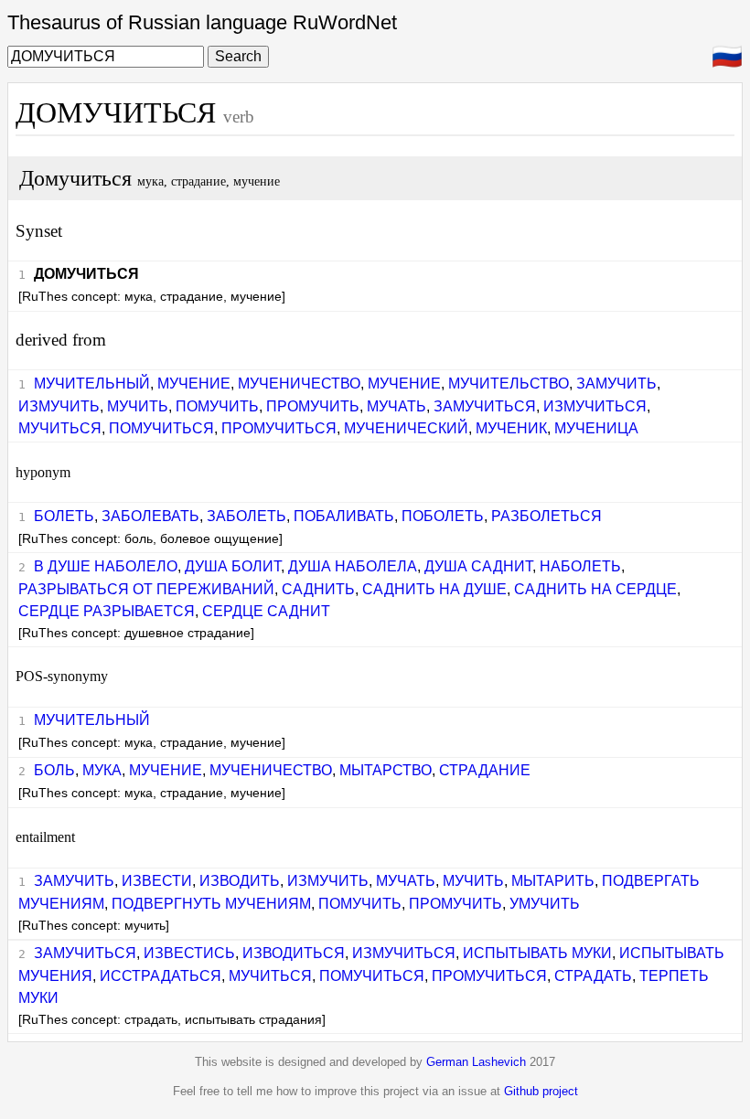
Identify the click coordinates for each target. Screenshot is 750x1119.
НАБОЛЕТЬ (580, 566)
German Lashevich (476, 1062)
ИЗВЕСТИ (157, 881)
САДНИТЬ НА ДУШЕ (434, 589)
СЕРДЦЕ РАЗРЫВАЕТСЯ (106, 611)
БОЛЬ (54, 770)
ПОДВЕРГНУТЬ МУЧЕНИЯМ (211, 903)
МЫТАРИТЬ (553, 881)
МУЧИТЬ (137, 406)
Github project (541, 1091)
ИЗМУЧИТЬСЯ (595, 406)
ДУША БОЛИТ (233, 566)
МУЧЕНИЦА (596, 428)
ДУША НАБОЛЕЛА (352, 566)
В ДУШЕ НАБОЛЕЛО (105, 566)
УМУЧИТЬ (544, 903)
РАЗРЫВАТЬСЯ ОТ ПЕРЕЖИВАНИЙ (146, 589)
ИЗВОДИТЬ (239, 881)
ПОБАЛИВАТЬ (344, 516)
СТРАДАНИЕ (484, 770)
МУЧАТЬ (396, 406)
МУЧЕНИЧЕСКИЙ (406, 428)
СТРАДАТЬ (593, 976)
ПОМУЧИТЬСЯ (161, 428)
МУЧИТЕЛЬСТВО (508, 383)
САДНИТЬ (318, 589)
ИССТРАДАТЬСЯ (160, 976)
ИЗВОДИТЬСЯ (293, 953)
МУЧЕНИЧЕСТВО (299, 383)
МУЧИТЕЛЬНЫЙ (92, 383)
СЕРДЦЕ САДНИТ (266, 611)
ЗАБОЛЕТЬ (246, 516)
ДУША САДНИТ (478, 566)
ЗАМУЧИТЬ (616, 383)
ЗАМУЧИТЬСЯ (485, 406)
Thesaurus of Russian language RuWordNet (202, 22)
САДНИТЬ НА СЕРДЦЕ (595, 589)
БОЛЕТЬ (64, 516)
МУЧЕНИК (511, 428)
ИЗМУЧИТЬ (59, 406)
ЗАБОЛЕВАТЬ (150, 516)
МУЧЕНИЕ (193, 383)
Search (238, 56)
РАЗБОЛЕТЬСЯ (546, 516)
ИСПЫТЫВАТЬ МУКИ (537, 953)
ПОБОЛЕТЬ (443, 516)
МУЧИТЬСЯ (60, 428)
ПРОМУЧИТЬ (312, 406)
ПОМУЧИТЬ (217, 406)
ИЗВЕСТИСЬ (189, 953)
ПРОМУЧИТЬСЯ (279, 428)
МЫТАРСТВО (385, 770)
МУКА (102, 770)
